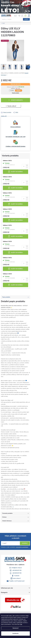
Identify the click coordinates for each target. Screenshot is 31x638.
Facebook (16, 575)
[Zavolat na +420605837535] (19, 16)
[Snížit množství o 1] (27, 167)
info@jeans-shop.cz (17, 567)
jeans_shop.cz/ (17, 578)
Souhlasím (15, 633)
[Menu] (29, 16)
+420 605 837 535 (16, 570)
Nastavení (15, 628)
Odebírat (25, 543)
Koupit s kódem (15, 93)
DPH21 (18, 90)
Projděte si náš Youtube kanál (16, 581)
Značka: (4, 116)
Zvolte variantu (17, 100)
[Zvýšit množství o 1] (27, 165)
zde (21, 624)
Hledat (26, 19)
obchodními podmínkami (22, 547)
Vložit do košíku (17, 172)
